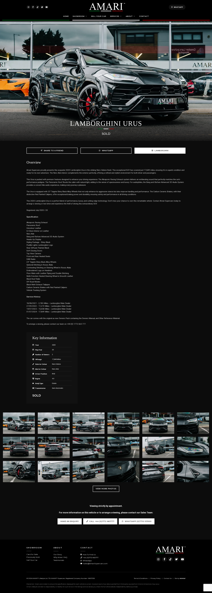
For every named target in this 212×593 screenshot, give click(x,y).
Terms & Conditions (140, 578)
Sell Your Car (32, 560)
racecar (183, 578)
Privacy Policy (156, 578)
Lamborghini (161, 150)
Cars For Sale (32, 554)
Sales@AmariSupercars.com (95, 564)
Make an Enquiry (69, 521)
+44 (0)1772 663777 (90, 558)
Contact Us (168, 578)
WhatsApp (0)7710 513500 (138, 521)
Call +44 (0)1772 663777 (101, 521)
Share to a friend (53, 150)
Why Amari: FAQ (60, 557)
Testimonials (58, 560)
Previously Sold (33, 557)
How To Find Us (89, 555)
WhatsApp (178, 7)
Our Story (57, 554)
